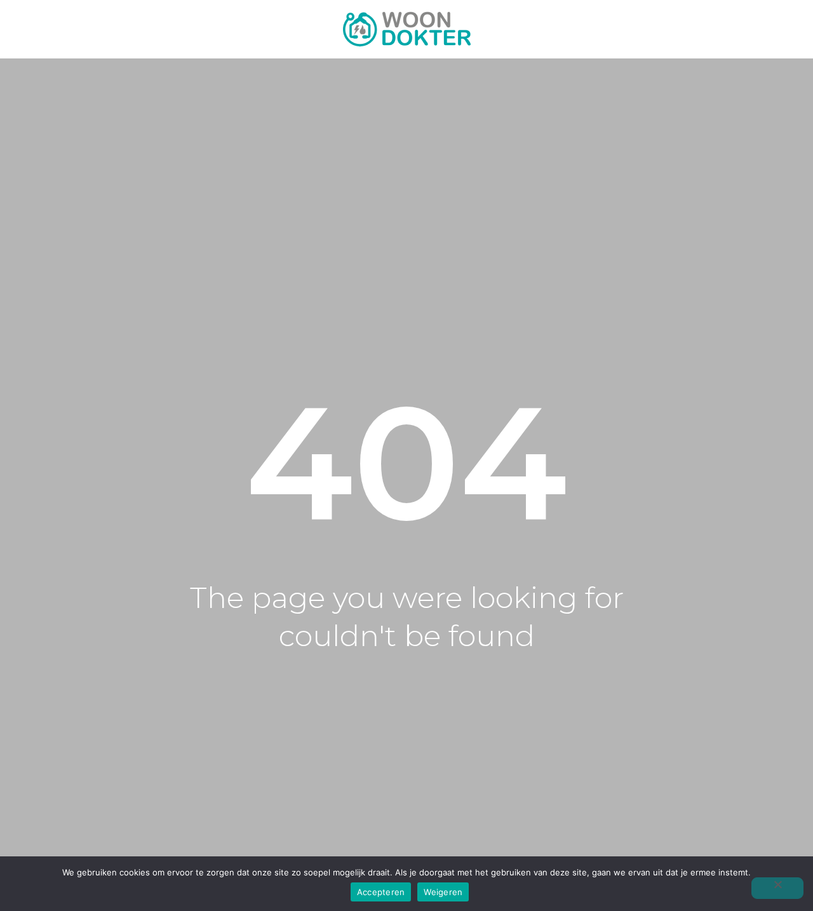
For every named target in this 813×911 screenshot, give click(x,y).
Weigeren (443, 892)
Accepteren (381, 892)
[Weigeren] (777, 888)
